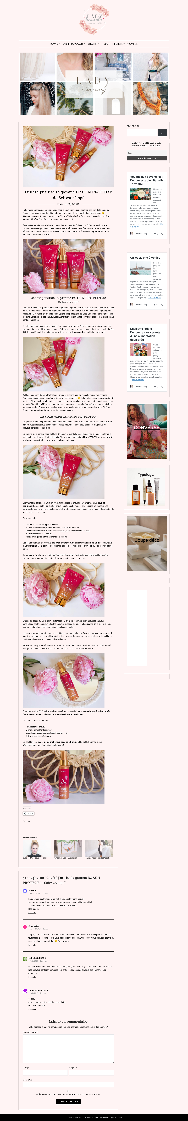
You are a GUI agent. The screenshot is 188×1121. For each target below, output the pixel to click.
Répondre (32, 913)
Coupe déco (146, 540)
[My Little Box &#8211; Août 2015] (68, 848)
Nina (31, 890)
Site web (27, 1080)
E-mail (73, 1068)
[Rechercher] (162, 132)
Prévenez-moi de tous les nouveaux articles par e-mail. (68, 1095)
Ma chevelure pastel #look (97, 858)
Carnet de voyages (73, 44)
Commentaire (31, 1032)
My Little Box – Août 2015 (65, 858)
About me (132, 44)
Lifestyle (117, 44)
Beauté (54, 44)
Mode (105, 44)
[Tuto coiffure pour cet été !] (37, 848)
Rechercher (133, 126)
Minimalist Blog (101, 1117)
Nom (26, 1068)
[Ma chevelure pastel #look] (99, 848)
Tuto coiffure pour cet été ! (35, 858)
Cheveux (92, 44)
